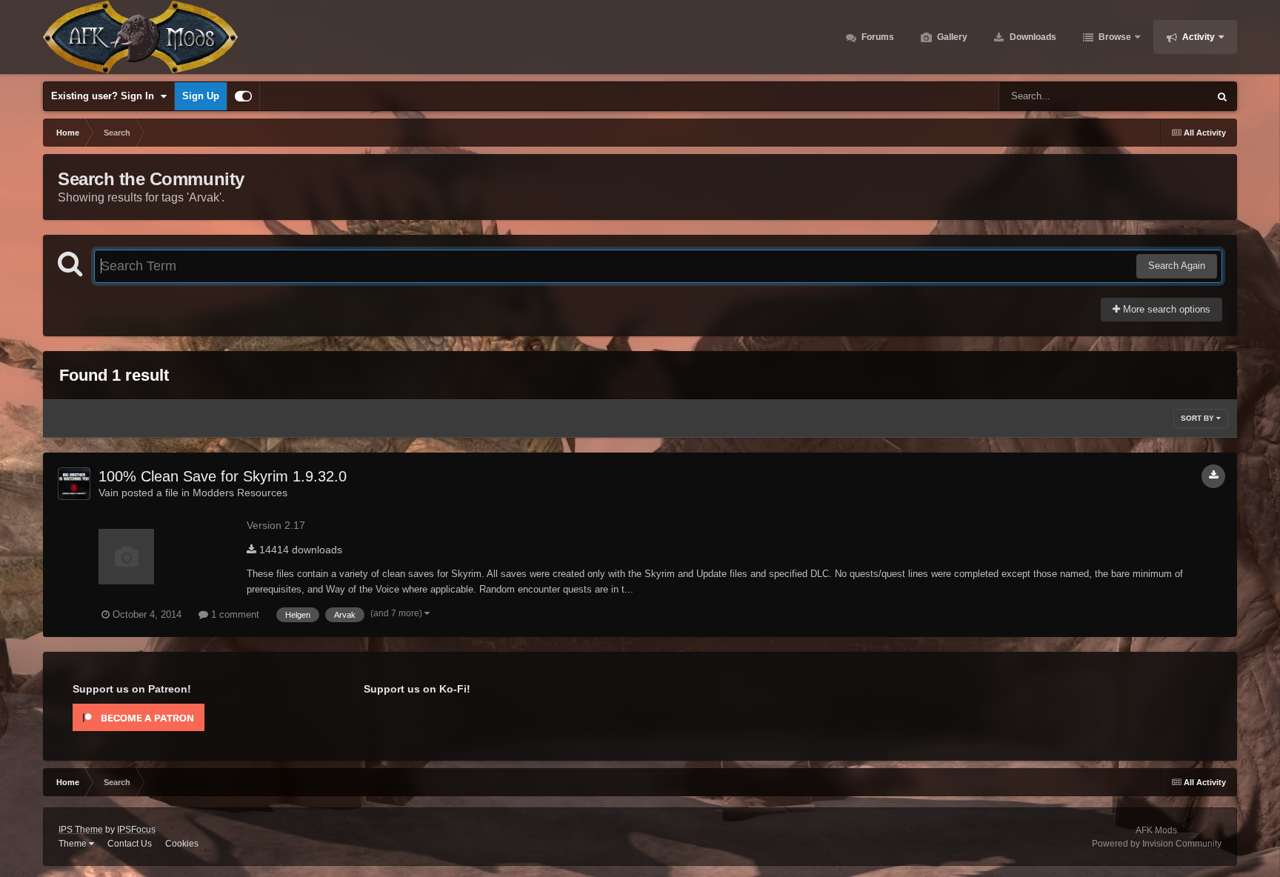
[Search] (1222, 96)
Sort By (1198, 418)
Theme (74, 843)
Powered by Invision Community (1156, 843)
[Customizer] (243, 96)
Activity (1197, 37)
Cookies (182, 843)
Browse (1113, 37)
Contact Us (129, 843)
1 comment (233, 614)
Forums (876, 37)
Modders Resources (240, 492)
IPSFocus (136, 829)
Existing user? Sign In (105, 95)
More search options (1165, 309)
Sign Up (200, 95)
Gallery (951, 37)
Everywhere (1164, 96)
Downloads (1031, 37)
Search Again (1176, 265)
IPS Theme (81, 829)
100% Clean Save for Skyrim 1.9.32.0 (223, 476)
